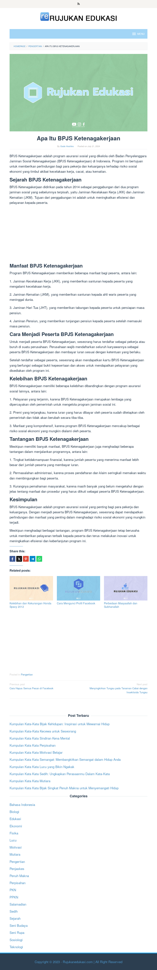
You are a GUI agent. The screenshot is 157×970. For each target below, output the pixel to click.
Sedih (14, 911)
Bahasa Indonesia (22, 804)
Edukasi (15, 818)
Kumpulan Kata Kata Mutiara (30, 780)
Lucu (13, 840)
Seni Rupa (17, 932)
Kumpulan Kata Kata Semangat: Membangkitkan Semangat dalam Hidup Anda (65, 759)
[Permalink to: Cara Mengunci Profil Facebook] (78, 588)
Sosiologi (16, 939)
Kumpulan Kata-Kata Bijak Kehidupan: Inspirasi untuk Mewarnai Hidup (60, 723)
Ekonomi (16, 826)
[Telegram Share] (32, 559)
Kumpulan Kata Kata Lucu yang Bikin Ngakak (42, 766)
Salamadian (18, 904)
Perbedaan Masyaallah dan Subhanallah (120, 605)
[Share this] (12, 559)
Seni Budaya (19, 925)
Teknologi (16, 946)
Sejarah (15, 918)
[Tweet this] (19, 559)
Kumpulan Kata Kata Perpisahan (33, 745)
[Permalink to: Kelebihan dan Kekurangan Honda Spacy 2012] (31, 588)
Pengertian (27, 674)
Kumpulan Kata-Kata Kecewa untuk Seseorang (43, 731)
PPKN (14, 897)
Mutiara (15, 854)
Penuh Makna (19, 875)
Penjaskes (17, 868)
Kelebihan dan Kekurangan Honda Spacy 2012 (30, 605)
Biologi (14, 811)
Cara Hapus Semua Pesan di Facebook (31, 686)
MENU (141, 34)
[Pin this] (26, 559)
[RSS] (79, 4)
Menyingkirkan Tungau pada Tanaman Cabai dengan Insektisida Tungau (118, 688)
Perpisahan (17, 882)
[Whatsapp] (39, 559)
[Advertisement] (78, 234)
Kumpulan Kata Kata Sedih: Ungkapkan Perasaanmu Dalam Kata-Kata (60, 773)
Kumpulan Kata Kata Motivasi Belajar (36, 752)
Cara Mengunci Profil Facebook (76, 603)
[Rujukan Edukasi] (78, 16)
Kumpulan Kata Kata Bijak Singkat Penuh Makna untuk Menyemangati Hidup (64, 787)
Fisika (14, 833)
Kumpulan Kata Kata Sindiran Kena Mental (40, 738)
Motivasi (16, 847)
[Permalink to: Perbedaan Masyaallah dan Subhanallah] (125, 588)
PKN (13, 889)
